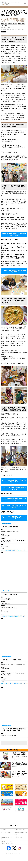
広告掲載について (19, 830)
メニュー (25, 4)
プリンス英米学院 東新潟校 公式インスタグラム (14, 506)
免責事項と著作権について (21, 833)
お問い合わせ (18, 837)
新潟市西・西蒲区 (21, 23)
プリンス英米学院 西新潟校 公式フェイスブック (14, 517)
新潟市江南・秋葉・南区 (12, 23)
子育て (6, 25)
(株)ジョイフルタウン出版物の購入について (7, 842)
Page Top (13, 825)
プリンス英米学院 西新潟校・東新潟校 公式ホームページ (14, 481)
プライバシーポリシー (7, 832)
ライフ (2, 25)
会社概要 (3, 830)
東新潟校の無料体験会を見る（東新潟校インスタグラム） (14, 234)
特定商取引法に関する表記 (7, 838)
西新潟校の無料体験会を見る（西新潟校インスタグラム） (14, 271)
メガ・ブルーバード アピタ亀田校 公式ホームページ (14, 488)
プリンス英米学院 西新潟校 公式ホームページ (12, 550)
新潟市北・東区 (4, 23)
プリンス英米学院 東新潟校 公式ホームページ (12, 616)
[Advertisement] (14, 817)
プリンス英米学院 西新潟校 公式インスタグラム (14, 499)
